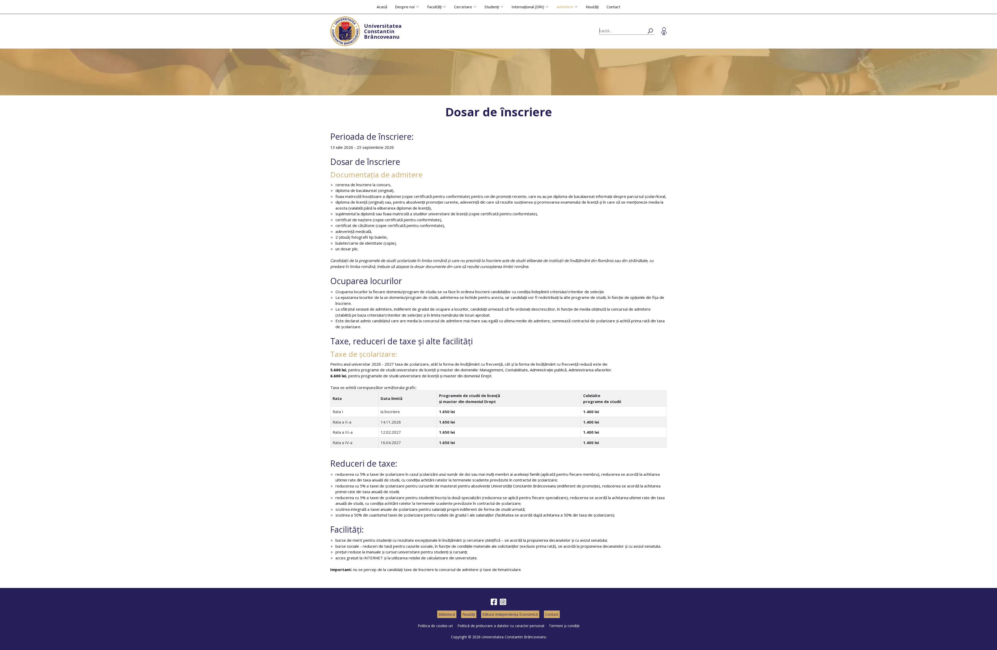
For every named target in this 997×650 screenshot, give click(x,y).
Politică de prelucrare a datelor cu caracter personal (500, 625)
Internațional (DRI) (527, 6)
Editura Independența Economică (510, 614)
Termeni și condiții (564, 625)
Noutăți (592, 6)
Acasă (382, 6)
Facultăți (434, 6)
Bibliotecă (447, 614)
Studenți (491, 6)
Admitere (565, 6)
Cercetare (463, 6)
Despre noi (405, 6)
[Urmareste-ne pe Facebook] (493, 602)
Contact (613, 6)
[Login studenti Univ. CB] (664, 31)
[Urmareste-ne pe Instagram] (503, 602)
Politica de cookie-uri (435, 625)
